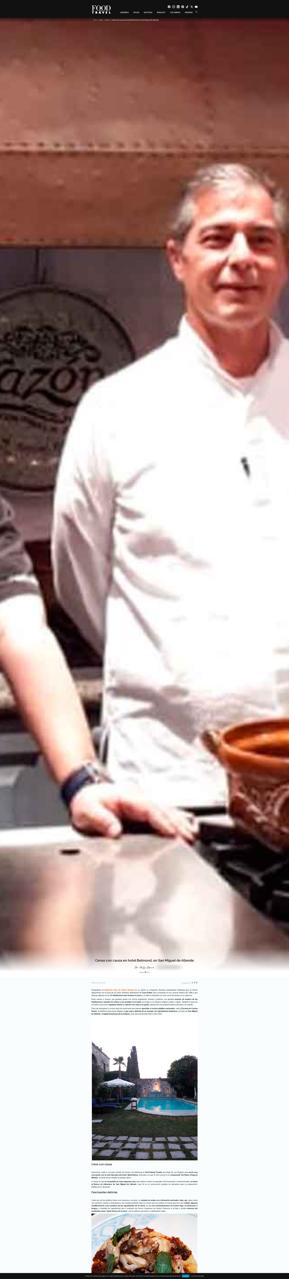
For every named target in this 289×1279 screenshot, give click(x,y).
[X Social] (191, 7)
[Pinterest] (182, 7)
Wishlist (161, 12)
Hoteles (107, 20)
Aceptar (185, 1276)
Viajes (136, 12)
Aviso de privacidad (197, 1276)
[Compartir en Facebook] (195, 983)
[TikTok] (187, 7)
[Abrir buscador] (196, 12)
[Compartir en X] (192, 983)
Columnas (175, 12)
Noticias (148, 12)
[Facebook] (169, 7)
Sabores (124, 12)
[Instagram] (173, 7)
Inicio (95, 20)
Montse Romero (146, 968)
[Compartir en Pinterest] (197, 983)
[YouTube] (196, 7)
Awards (189, 12)
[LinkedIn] (178, 7)
